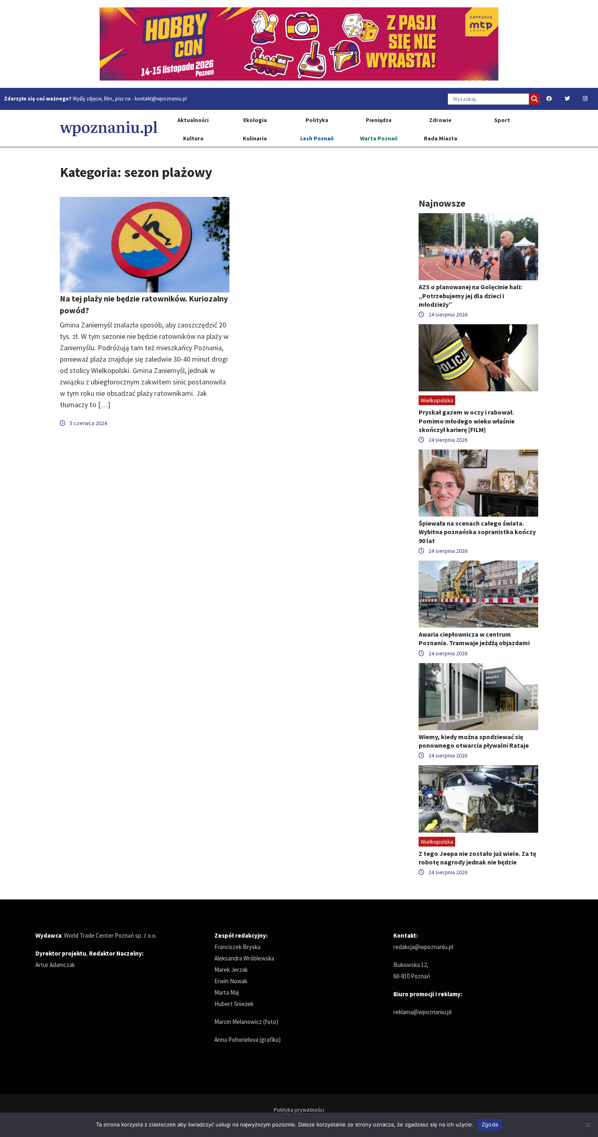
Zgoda (490, 1124)
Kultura (193, 138)
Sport (502, 120)
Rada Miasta (440, 138)
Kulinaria (255, 138)
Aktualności (193, 120)
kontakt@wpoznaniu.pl (161, 98)
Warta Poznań (378, 138)
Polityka (317, 120)
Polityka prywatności (299, 1109)
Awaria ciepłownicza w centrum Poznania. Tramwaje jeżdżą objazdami (474, 638)
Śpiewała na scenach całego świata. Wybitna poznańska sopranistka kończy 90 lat (477, 531)
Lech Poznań (317, 138)
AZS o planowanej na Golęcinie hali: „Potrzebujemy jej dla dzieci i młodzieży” (470, 295)
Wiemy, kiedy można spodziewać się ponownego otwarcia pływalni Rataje (474, 741)
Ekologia (255, 120)
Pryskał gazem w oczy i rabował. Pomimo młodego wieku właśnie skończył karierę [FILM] (467, 420)
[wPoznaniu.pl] (108, 128)
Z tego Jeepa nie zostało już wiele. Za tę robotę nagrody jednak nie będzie (477, 857)
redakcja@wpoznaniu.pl (423, 947)
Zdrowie (440, 120)
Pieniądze (379, 120)
